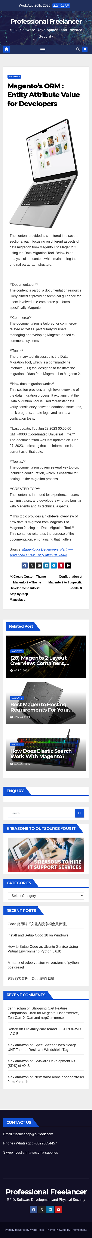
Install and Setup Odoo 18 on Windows (38, 935)
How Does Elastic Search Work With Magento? (41, 753)
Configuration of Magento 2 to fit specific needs (65, 582)
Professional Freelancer (46, 21)
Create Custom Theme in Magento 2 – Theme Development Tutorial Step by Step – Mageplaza (28, 588)
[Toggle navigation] (43, 50)
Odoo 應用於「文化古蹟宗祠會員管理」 (38, 924)
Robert (13, 1029)
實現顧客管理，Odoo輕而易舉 (31, 978)
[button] (78, 49)
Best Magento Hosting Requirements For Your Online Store (39, 709)
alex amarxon (18, 1045)
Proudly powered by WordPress (25, 1229)
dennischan (17, 1008)
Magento (14, 76)
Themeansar (78, 1229)
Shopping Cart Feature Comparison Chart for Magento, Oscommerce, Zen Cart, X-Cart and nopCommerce (43, 1013)
